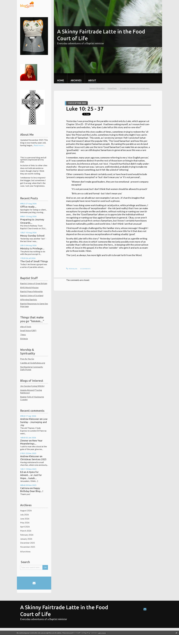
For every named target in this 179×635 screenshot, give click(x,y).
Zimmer (24, 440)
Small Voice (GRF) (28, 330)
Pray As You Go (27, 358)
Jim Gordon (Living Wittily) (32, 386)
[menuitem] (60, 78)
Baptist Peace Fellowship (31, 291)
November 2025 (27, 547)
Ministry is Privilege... (32, 248)
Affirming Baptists (28, 299)
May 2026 (24, 522)
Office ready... (28, 206)
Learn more (102, 633)
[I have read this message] (176, 633)
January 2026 (26, 539)
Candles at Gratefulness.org (32, 363)
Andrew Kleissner (29, 419)
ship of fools (25, 326)
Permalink (72, 269)
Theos (23, 334)
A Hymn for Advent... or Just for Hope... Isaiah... (31, 475)
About (92, 80)
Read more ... (39, 145)
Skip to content (8, 2)
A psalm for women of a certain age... (135, 88)
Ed (21, 472)
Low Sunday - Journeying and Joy (33, 422)
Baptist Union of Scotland (31, 295)
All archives (25, 551)
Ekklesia (24, 338)
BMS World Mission (29, 287)
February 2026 (26, 534)
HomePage (112, 88)
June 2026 (24, 518)
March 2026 (25, 530)
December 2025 (27, 542)
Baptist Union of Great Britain (33, 283)
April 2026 (25, 526)
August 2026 (26, 510)
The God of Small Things (34, 261)
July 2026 (24, 514)
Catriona (24, 488)
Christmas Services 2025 (33, 459)
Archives (76, 80)
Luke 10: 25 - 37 (85, 109)
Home (60, 80)
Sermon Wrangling (97, 88)
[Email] (34, 583)
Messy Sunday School (32, 235)
